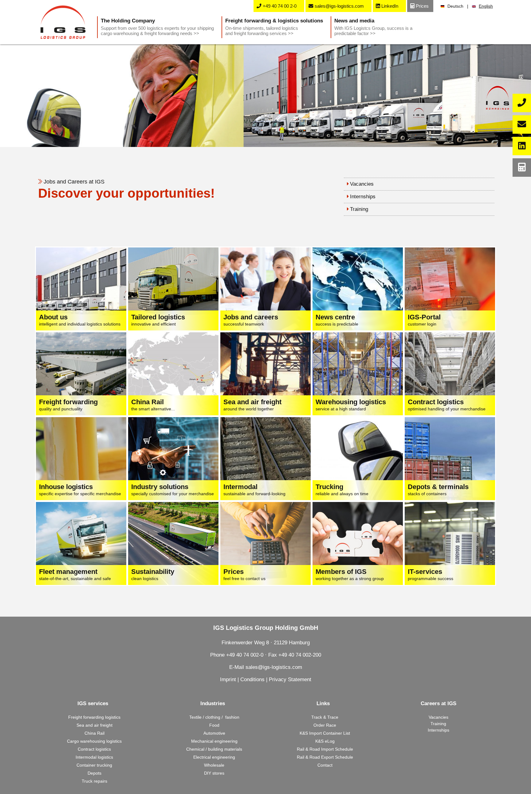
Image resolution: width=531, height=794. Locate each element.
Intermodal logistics (94, 757)
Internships (363, 196)
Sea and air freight (94, 725)
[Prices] (522, 167)
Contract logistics (94, 749)
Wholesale (214, 765)
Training (359, 209)
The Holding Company (157, 27)
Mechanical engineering (214, 741)
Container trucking (94, 765)
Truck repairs (94, 781)
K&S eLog (325, 741)
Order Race (324, 725)
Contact (324, 765)
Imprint (228, 679)
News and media (373, 27)
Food (214, 725)
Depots (94, 773)
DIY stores (214, 773)
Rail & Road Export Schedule (325, 757)
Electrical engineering (214, 757)
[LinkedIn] (522, 146)
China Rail (94, 733)
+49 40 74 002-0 (244, 655)
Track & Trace (324, 717)
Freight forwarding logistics (94, 717)
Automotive (214, 733)
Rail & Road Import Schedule (325, 749)
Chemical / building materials (214, 749)
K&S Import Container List (325, 733)
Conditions (252, 679)
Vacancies (362, 184)
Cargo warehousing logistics (94, 741)
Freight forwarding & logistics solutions (274, 27)
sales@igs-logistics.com (274, 667)
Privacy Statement (290, 679)
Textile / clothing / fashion (214, 717)
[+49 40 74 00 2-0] (522, 103)
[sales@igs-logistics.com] (522, 124)
